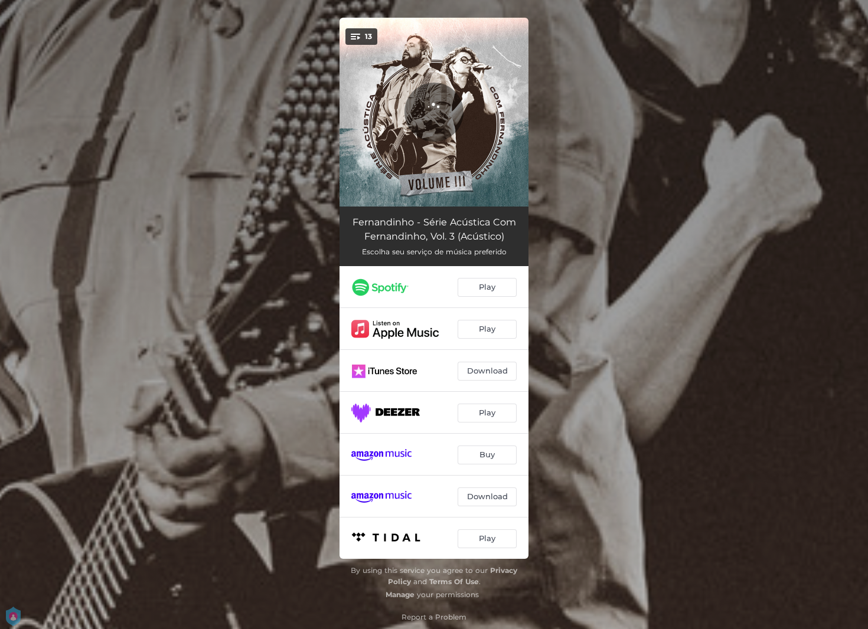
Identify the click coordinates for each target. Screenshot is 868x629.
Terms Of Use (454, 581)
